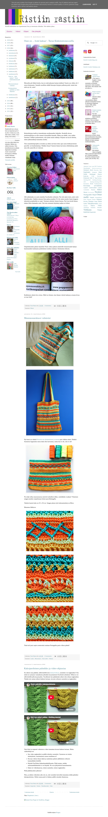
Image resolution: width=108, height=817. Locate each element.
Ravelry (86, 201)
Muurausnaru (38, 658)
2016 (8, 48)
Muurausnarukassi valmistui (37, 317)
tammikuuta (12, 97)
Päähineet (99, 199)
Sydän (86, 203)
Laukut (32, 658)
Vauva (94, 205)
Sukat (100, 201)
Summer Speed (11, 199)
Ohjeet (26, 31)
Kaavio (100, 174)
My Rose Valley (11, 187)
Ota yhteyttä (36, 31)
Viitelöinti (94, 207)
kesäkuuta (11, 66)
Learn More (87, 4)
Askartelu (86, 166)
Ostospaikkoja (98, 197)
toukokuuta (12, 69)
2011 (8, 111)
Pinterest (89, 199)
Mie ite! (9, 225)
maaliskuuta (12, 74)
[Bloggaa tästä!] (59, 306)
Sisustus (91, 201)
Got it (95, 4)
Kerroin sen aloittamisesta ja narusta (48, 439)
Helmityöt (87, 170)
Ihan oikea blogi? (12, 202)
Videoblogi (87, 207)
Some (96, 201)
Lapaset (86, 187)
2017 (8, 45)
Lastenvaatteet (93, 187)
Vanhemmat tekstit (74, 792)
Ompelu (92, 197)
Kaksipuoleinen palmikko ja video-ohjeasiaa (45, 668)
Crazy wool (92, 166)
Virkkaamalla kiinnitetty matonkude (95, 147)
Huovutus (96, 170)
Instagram (95, 172)
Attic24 (9, 198)
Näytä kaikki (17, 271)
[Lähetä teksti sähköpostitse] (54, 305)
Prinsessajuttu (11, 177)
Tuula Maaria (11, 126)
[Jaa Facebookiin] (63, 306)
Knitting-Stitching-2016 (96, 182)
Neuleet (39, 786)
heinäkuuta (12, 63)
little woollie (10, 262)
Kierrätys (99, 176)
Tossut (100, 203)
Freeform (99, 166)
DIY (96, 166)
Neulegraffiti (88, 195)
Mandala (94, 189)
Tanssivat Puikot (11, 167)
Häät (100, 170)
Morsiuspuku (91, 192)
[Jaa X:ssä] (61, 306)
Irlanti (100, 172)
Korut (92, 183)
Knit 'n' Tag (93, 178)
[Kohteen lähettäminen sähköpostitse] (58, 306)
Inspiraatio (88, 172)
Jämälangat (94, 174)
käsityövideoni (54, 673)
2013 (8, 106)
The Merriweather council (12, 213)
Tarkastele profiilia (10, 160)
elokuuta (11, 61)
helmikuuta (12, 94)
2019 (8, 40)
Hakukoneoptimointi (97, 168)
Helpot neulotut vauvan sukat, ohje (96, 93)
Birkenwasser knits (12, 237)
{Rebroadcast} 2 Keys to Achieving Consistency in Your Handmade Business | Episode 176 (13, 219)
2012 (8, 108)
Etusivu (9, 31)
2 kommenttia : (48, 305)
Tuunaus (87, 205)
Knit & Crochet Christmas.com (92, 67)
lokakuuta (11, 55)
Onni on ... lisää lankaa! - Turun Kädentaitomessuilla (49, 40)
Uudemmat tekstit (29, 792)
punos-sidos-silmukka (13, 247)
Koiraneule (87, 183)
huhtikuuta (12, 71)
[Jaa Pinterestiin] (65, 306)
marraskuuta (12, 53)
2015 (8, 100)
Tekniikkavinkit (45, 786)
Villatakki (99, 207)
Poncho (94, 199)
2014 (8, 103)
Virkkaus (51, 658)
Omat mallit (45, 658)
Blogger (58, 812)
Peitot (85, 199)
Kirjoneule (87, 178)
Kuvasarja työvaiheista (93, 186)
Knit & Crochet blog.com (90, 60)
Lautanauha (87, 189)
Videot (18, 31)
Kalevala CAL (90, 176)
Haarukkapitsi (88, 168)
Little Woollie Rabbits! (16, 265)
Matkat (99, 189)
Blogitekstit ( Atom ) (32, 795)
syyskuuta (11, 58)
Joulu (87, 174)
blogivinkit (33, 786)
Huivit (92, 170)
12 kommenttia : (48, 656)
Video (51, 786)
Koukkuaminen (98, 183)
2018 (8, 42)
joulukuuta (12, 50)
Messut (32, 308)
